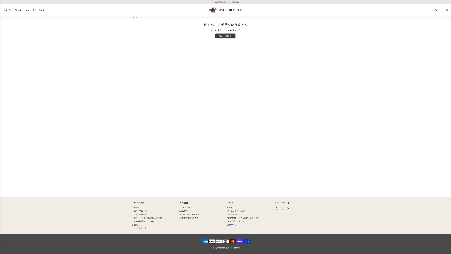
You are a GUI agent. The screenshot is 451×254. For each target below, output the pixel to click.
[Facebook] (276, 208)
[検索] (436, 9)
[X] (282, 208)
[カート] (446, 9)
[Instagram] (287, 208)
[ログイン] (441, 9)
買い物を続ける (225, 36)
